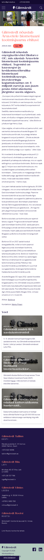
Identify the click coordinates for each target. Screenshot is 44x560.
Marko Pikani (17, 304)
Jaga (16, 46)
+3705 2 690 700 (9, 501)
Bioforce (11, 300)
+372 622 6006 (24, 2)
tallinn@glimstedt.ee (8, 2)
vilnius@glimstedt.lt (10, 505)
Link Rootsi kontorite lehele (13, 531)
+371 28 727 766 (8, 476)
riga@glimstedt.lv (9, 479)
